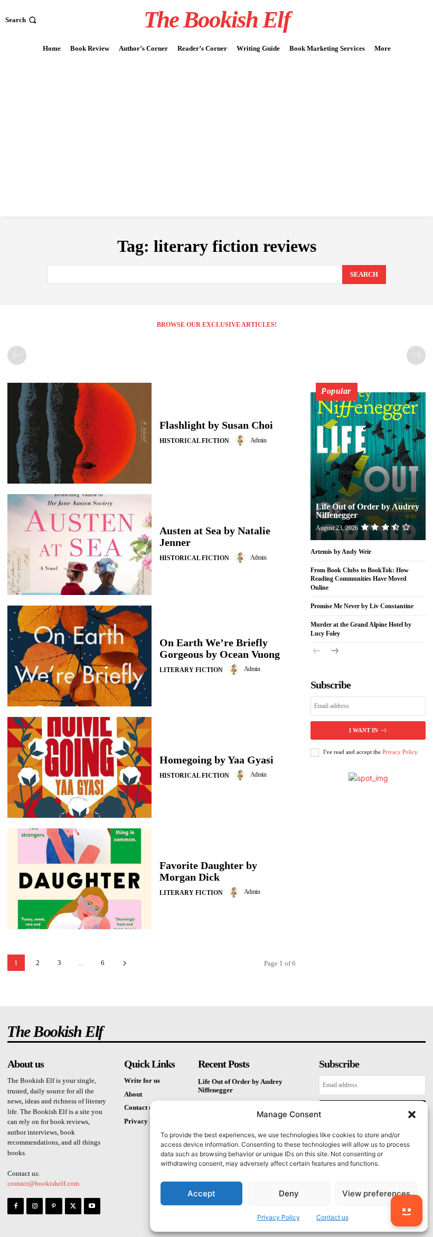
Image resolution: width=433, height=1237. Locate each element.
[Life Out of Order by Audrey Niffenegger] (368, 466)
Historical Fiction (194, 441)
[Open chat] (406, 1210)
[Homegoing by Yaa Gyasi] (79, 767)
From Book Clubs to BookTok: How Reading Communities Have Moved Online (359, 579)
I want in (363, 730)
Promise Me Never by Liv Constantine (361, 606)
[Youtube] (92, 1206)
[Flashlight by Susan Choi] (79, 433)
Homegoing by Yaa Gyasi (216, 760)
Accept (201, 1193)
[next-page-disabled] (416, 355)
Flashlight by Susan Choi (216, 425)
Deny (289, 1193)
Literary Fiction (191, 670)
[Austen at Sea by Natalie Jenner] (79, 544)
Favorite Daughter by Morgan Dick (208, 871)
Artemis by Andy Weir (340, 551)
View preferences (376, 1193)
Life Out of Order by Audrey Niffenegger (367, 511)
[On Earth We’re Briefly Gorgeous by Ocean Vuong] (79, 656)
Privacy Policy (278, 1217)
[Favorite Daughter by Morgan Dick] (79, 878)
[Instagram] (34, 1206)
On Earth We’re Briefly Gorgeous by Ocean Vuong (219, 648)
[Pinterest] (53, 1206)
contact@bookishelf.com (43, 1183)
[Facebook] (15, 1206)
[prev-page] (16, 355)
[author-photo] (242, 440)
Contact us (332, 1217)
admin (258, 440)
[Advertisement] (216, 137)
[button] (412, 1114)
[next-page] (124, 963)
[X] (73, 1206)
